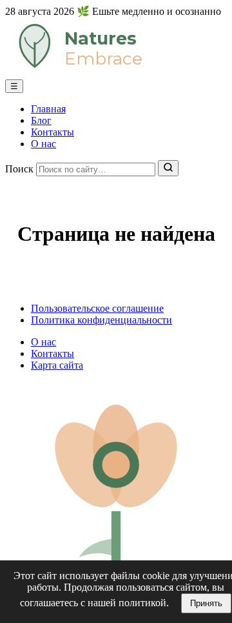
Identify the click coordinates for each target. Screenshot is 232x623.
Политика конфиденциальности (101, 319)
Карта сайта (57, 365)
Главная (48, 108)
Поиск (19, 168)
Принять (206, 603)
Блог (41, 120)
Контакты (52, 132)
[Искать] (168, 168)
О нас (43, 143)
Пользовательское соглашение (97, 308)
